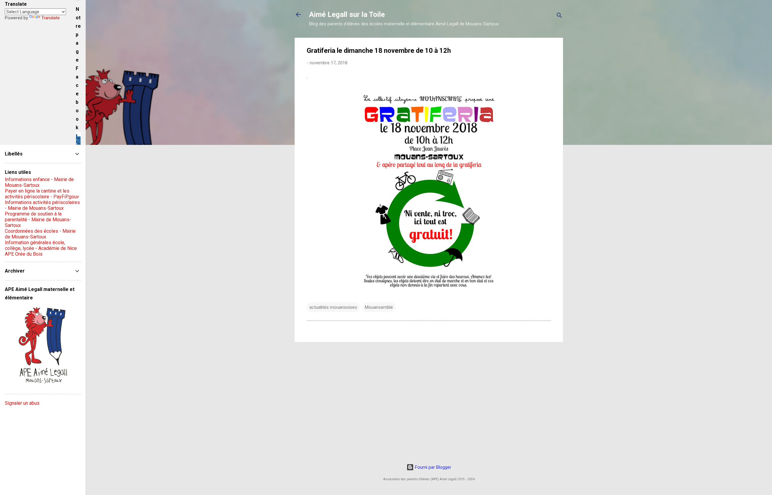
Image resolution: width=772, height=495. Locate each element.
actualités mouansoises (333, 307)
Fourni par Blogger (432, 467)
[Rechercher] (559, 16)
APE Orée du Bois (24, 254)
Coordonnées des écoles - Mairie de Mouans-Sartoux (40, 234)
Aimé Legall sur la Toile (347, 14)
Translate (50, 18)
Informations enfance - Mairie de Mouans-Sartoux (39, 182)
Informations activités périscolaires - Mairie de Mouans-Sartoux (42, 205)
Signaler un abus (22, 403)
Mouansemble (379, 307)
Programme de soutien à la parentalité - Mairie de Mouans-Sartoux (38, 219)
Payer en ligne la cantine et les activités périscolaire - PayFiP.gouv (42, 194)
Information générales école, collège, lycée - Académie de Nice (41, 245)
